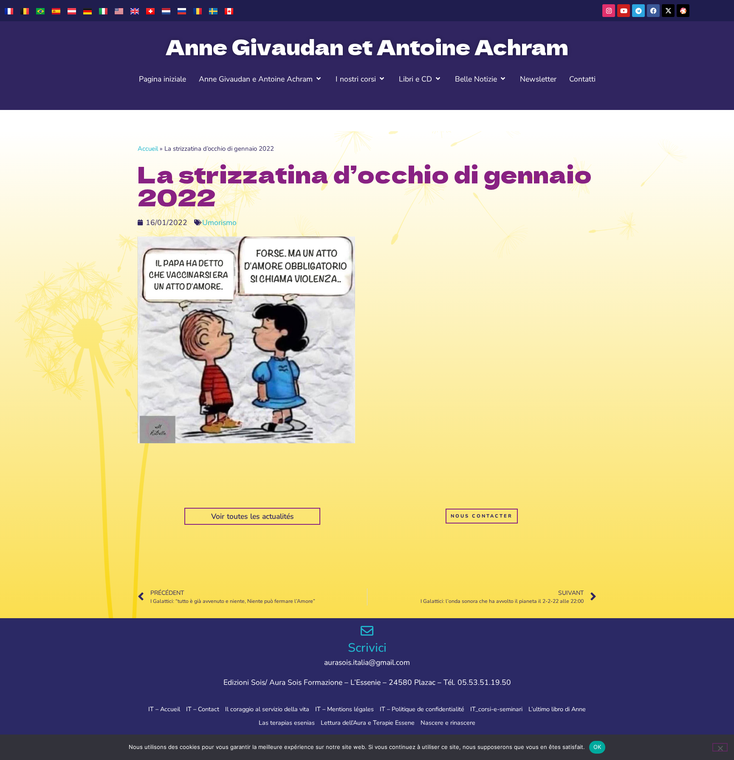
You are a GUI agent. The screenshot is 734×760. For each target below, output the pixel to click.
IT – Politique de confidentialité (422, 709)
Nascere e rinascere (448, 722)
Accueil (148, 148)
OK (597, 746)
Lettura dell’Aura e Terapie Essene (368, 722)
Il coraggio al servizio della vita (267, 709)
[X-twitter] (668, 10)
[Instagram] (608, 10)
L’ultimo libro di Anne (557, 709)
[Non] (720, 747)
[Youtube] (623, 10)
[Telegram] (638, 10)
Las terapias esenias (287, 722)
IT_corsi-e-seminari (496, 709)
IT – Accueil (164, 709)
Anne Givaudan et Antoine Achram (367, 46)
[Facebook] (653, 10)
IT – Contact (202, 709)
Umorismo (219, 222)
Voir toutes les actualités (252, 516)
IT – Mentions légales (344, 709)
